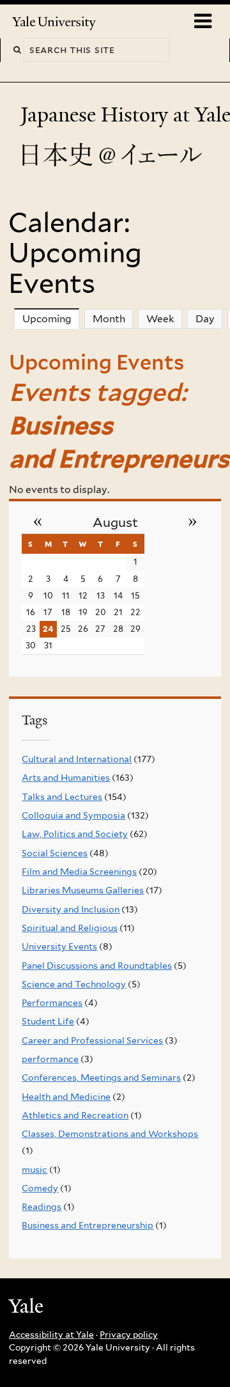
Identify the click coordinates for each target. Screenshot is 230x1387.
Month (109, 319)
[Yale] (27, 1308)
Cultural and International (77, 759)
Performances (52, 1003)
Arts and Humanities (66, 777)
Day (205, 319)
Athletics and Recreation (75, 1115)
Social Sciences (55, 853)
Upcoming (50, 319)
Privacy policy (129, 1334)
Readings (41, 1207)
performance (50, 1059)
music (34, 1169)
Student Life (48, 1021)
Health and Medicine (66, 1097)
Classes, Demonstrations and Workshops (110, 1134)
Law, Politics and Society (75, 834)
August (115, 522)
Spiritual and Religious (70, 928)
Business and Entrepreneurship (87, 1225)
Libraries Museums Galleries (83, 890)
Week (160, 319)
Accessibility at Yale (51, 1334)
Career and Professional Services (92, 1040)
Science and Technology (74, 984)
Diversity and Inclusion (70, 909)
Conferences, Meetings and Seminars (101, 1077)
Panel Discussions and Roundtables (97, 965)
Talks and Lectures (62, 797)
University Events (59, 946)
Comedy (40, 1188)
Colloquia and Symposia (73, 815)
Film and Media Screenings (79, 871)
